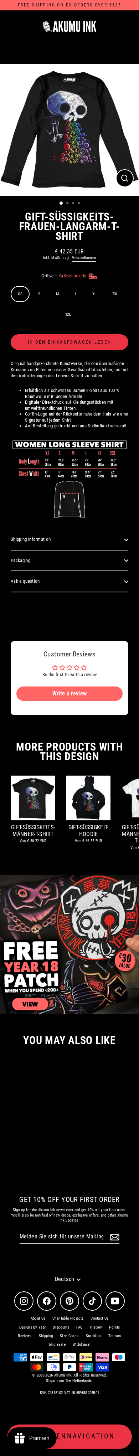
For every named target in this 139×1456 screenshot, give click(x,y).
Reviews (24, 1336)
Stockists (94, 1336)
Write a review (69, 693)
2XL (115, 294)
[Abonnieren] (113, 1237)
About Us (38, 1318)
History (96, 1327)
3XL (68, 314)
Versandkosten (84, 258)
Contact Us (99, 1318)
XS (20, 294)
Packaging (20, 560)
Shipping (46, 1336)
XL (94, 294)
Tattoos (114, 1336)
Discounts (61, 1327)
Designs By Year (32, 1327)
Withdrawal (82, 1344)
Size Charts (69, 1336)
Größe (64, 275)
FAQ (79, 1327)
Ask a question (25, 581)
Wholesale (57, 1344)
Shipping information (31, 539)
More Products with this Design (69, 752)
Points (114, 1327)
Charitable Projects (67, 1318)
